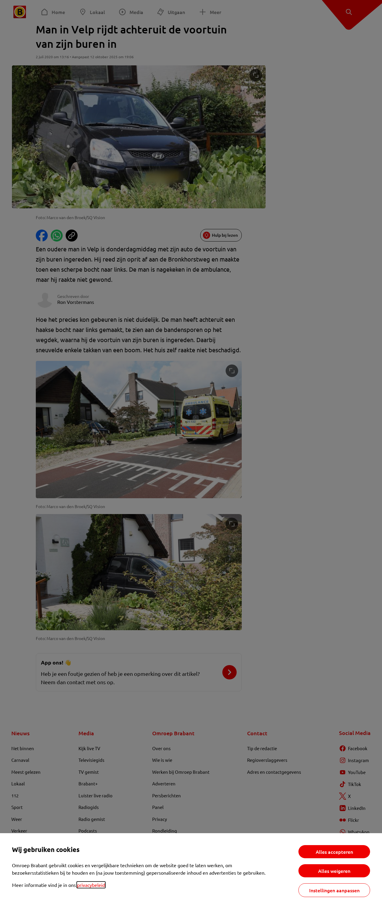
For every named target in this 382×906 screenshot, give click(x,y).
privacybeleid (91, 885)
